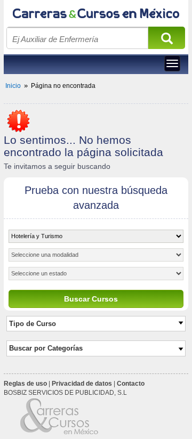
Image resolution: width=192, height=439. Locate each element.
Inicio (13, 86)
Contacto (131, 383)
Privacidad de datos (82, 383)
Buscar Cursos (91, 299)
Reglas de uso (25, 383)
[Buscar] (167, 41)
